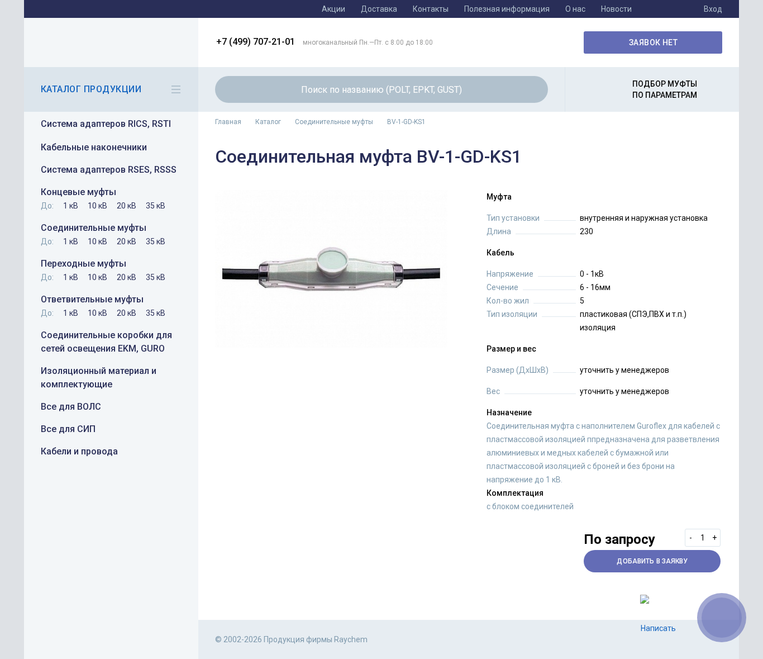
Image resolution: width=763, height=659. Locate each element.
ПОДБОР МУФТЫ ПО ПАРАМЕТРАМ (664, 89)
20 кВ (126, 205)
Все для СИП (68, 429)
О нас (575, 8)
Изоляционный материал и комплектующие (98, 378)
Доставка (379, 8)
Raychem (109, 42)
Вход (713, 8)
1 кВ (70, 205)
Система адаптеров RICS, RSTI (106, 123)
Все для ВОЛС (71, 406)
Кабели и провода (79, 451)
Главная (228, 122)
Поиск (532, 89)
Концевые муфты (78, 192)
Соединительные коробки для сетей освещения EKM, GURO (106, 342)
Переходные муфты (83, 263)
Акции (333, 8)
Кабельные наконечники (94, 147)
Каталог (268, 122)
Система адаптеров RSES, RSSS (109, 169)
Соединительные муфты (93, 227)
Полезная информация (507, 8)
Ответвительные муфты (92, 299)
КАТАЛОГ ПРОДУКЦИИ (91, 89)
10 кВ (97, 205)
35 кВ (155, 205)
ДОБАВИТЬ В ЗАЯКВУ (652, 561)
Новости (616, 8)
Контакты (431, 8)
